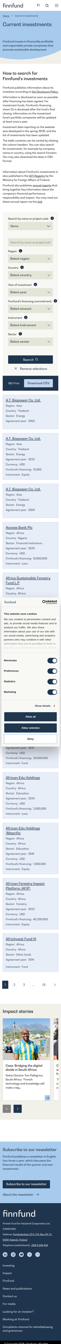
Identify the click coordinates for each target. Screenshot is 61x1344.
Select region (19, 258)
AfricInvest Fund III (21, 939)
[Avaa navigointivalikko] (56, 5)
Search (28, 359)
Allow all (30, 716)
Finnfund (8, 1280)
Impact (7, 1273)
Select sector (19, 341)
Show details (43, 706)
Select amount (20, 308)
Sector (12, 334)
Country (13, 267)
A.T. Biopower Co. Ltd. (23, 400)
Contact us (10, 1296)
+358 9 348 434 (39, 1245)
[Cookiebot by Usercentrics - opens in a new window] (43, 602)
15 (45, 985)
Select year (18, 292)
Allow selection (31, 727)
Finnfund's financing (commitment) (30, 301)
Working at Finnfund (16, 1319)
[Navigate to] (5, 1254)
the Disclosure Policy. (45, 91)
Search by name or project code (28, 218)
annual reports (42, 185)
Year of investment (20, 284)
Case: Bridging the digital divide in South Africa (24, 1068)
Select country (21, 275)
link (39, 201)
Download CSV (38, 383)
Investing (8, 1265)
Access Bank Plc (19, 527)
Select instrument (23, 325)
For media (9, 1303)
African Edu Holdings (23, 778)
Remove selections (33, 368)
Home (6, 15)
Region (12, 251)
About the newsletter (18, 1195)
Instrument (15, 317)
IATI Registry (37, 176)
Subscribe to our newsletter (26, 1184)
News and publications (17, 1288)
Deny (30, 738)
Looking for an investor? (18, 1311)
